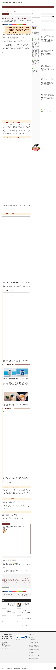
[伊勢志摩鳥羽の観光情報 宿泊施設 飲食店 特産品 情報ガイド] (14, 2)
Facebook (4, 530)
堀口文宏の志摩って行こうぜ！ (33, 655)
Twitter (4, 532)
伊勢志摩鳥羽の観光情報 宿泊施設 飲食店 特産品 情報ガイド (14, 668)
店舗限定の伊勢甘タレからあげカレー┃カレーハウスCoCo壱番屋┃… (11, 610)
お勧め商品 (30, 637)
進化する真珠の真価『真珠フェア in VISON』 (9, 595)
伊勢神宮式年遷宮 (31, 659)
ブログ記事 (26, 20)
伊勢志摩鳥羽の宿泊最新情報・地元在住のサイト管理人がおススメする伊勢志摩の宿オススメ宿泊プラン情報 (35, 34)
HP (4, 528)
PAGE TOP (55, 668)
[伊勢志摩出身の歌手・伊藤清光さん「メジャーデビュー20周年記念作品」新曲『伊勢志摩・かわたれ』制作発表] (36, 15)
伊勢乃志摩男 (13, 21)
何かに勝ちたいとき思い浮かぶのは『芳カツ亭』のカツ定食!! (26, 623)
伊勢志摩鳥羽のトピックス (14, 20)
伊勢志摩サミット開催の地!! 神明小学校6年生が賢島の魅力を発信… (26, 604)
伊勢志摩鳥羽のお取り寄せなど (33, 649)
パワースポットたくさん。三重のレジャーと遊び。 (35, 39)
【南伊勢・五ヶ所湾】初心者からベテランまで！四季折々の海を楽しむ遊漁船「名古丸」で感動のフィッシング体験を (47, 83)
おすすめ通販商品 (31, 636)
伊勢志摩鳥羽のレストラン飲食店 (9, 613)
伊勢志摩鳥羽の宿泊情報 (32, 645)
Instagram (4, 531)
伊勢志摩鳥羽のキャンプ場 (32, 648)
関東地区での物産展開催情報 (33, 658)
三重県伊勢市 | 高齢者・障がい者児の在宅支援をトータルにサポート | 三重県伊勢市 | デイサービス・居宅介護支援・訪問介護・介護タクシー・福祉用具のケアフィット (35, 63)
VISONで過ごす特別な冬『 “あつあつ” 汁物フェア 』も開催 (22, 595)
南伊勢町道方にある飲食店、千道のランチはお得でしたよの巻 (26, 610)
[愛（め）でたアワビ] (34, 27)
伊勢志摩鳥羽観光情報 (22, 20)
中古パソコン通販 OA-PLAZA (20, 639)
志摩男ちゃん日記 (8, 20)
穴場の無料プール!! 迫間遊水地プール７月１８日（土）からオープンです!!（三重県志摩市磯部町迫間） (47, 36)
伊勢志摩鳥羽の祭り (32, 652)
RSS (9, 648)
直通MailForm (15, 563)
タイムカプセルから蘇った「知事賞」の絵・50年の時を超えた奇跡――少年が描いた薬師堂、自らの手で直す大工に (47, 40)
